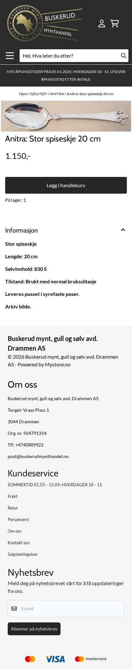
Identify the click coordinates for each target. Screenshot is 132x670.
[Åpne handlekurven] (114, 23)
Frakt (13, 496)
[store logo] (44, 23)
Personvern (18, 519)
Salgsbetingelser (23, 554)
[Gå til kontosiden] (102, 23)
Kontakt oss (19, 542)
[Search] (124, 56)
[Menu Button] (9, 56)
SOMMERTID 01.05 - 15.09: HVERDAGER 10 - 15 (55, 484)
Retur (13, 507)
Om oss (14, 531)
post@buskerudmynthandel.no (38, 456)
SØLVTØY (39, 93)
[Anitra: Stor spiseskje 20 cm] (66, 116)
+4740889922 (29, 444)
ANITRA (57, 93)
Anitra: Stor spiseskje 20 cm (90, 93)
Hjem (24, 93)
